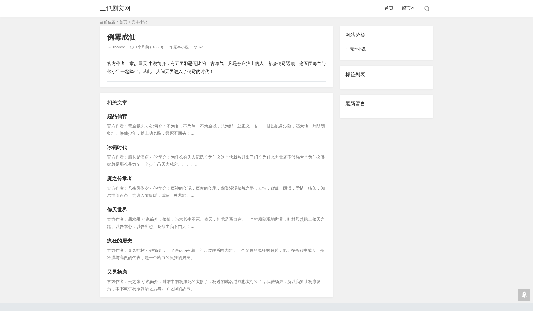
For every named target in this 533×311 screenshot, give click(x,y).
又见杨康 (117, 272)
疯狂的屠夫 (119, 241)
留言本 (408, 8)
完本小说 (139, 22)
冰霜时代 (117, 147)
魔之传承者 (119, 178)
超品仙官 (117, 116)
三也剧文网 (115, 8)
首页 (388, 8)
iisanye (119, 47)
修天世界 (117, 209)
